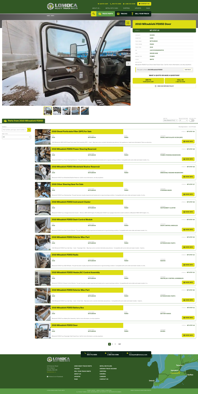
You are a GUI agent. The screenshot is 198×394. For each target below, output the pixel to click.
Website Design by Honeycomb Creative (141, 390)
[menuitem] (96, 8)
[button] (47, 110)
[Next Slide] (128, 63)
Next (119, 344)
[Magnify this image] (66, 63)
